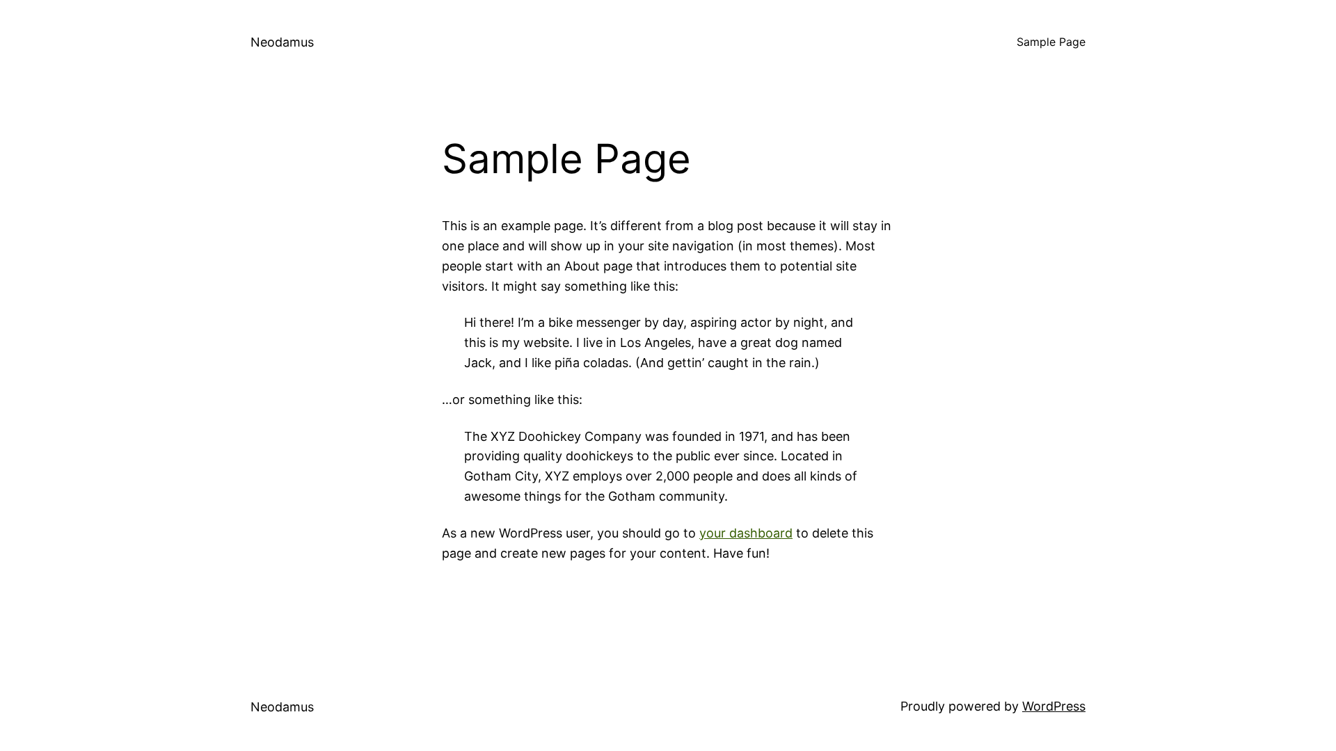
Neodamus (282, 42)
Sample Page (1051, 42)
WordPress (1054, 706)
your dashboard (746, 533)
